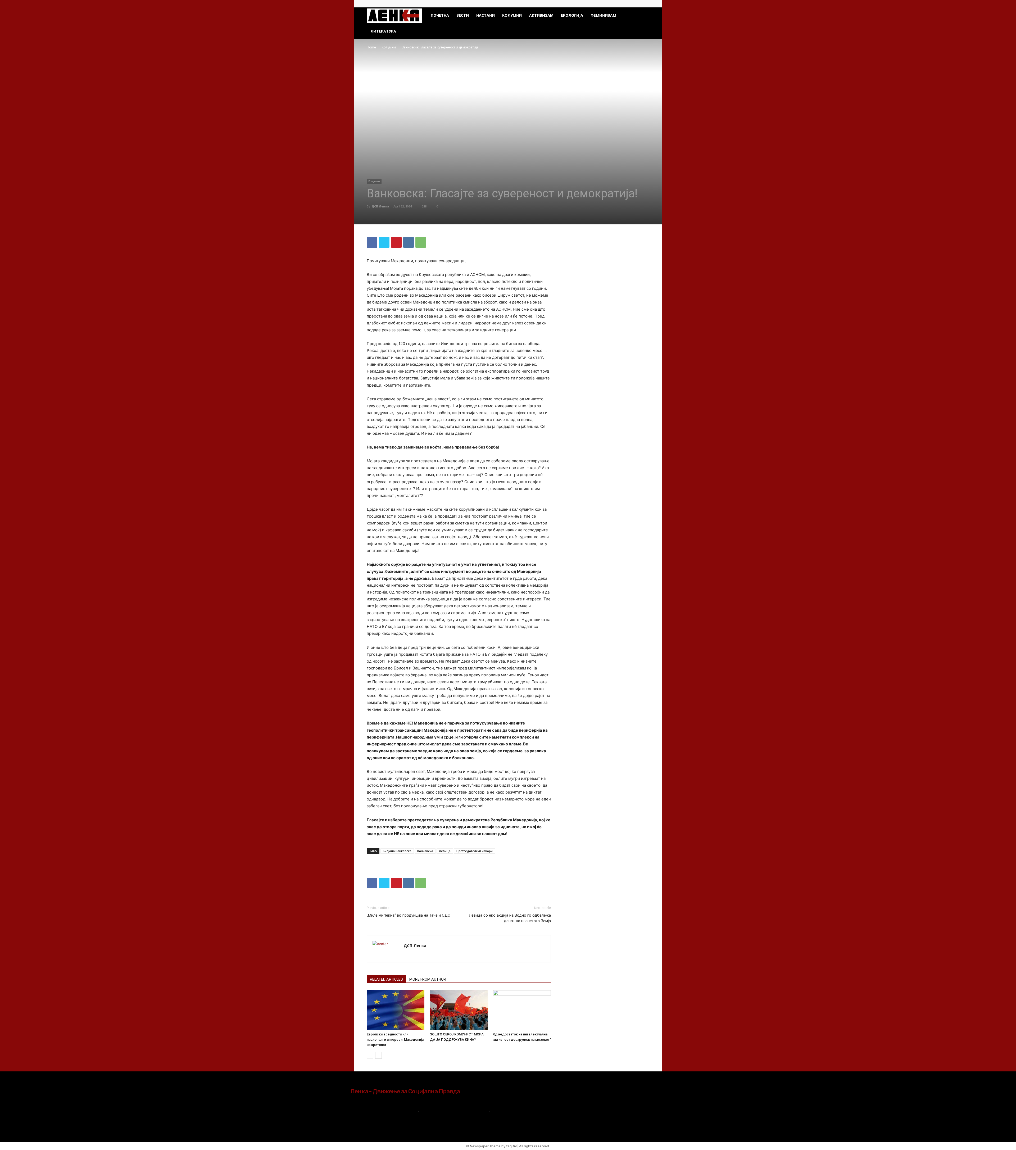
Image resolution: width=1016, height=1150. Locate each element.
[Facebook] (637, 3)
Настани (485, 15)
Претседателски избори (474, 851)
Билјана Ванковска (397, 851)
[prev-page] (370, 1055)
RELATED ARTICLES (386, 979)
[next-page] (378, 1055)
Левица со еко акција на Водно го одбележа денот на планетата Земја (510, 918)
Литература (383, 31)
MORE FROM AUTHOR (427, 979)
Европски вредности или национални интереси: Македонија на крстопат (395, 1039)
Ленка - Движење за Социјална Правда (405, 1091)
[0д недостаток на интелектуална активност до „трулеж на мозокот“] (522, 1010)
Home (371, 47)
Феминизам (603, 15)
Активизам (541, 15)
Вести (462, 15)
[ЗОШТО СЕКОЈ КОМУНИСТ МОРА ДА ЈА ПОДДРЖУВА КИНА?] (459, 1010)
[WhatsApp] (420, 242)
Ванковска (425, 851)
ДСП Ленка (380, 206)
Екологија (572, 15)
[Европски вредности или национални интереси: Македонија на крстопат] (395, 1010)
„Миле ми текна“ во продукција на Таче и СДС (408, 915)
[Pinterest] (396, 242)
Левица (445, 851)
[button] (643, 15)
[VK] (408, 242)
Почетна (440, 15)
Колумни (512, 15)
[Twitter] (645, 3)
